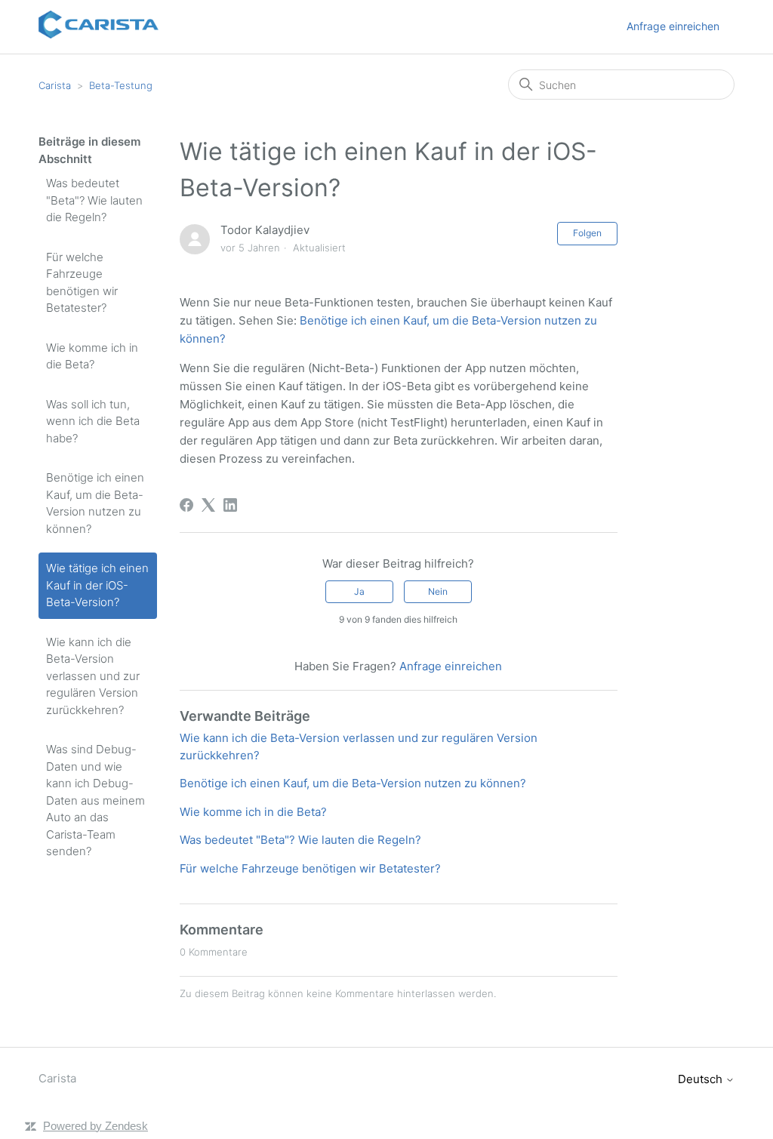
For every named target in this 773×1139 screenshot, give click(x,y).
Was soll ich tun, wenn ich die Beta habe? (93, 421)
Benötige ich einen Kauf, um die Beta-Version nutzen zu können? (95, 503)
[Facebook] (186, 505)
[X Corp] (208, 505)
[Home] (98, 34)
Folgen (587, 233)
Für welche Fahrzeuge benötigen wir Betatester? (82, 283)
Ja (359, 591)
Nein (438, 591)
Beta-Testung (120, 85)
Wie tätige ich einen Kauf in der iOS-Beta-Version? (97, 585)
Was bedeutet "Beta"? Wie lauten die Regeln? (94, 200)
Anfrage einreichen (673, 26)
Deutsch (701, 1079)
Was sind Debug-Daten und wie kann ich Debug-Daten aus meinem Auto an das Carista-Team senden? (95, 800)
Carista (54, 85)
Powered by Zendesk (95, 1125)
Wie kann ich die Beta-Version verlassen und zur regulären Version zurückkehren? (93, 676)
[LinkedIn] (230, 505)
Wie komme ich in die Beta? (92, 356)
